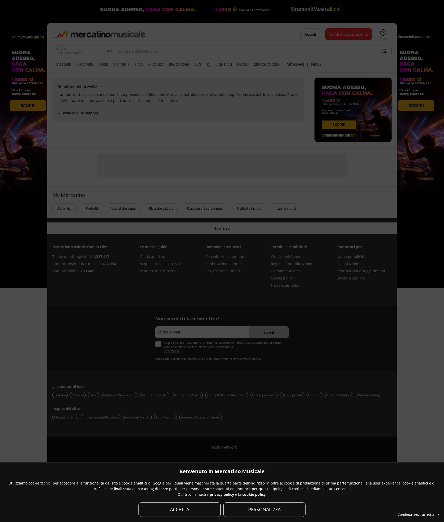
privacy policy (222, 494)
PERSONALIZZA (264, 509)
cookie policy (254, 494)
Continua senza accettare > (418, 514)
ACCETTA (179, 509)
